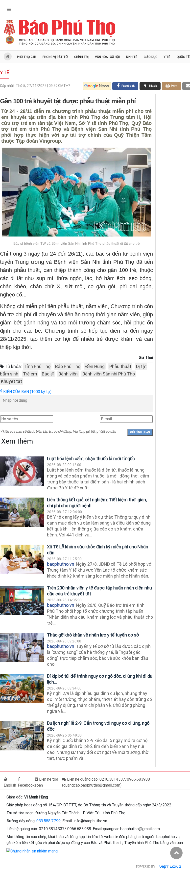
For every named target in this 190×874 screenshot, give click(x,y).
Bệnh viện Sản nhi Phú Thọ (108, 373)
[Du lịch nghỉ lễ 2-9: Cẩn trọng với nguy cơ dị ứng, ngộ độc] (22, 735)
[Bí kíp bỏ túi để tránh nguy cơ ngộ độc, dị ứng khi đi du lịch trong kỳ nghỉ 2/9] (22, 688)
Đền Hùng (95, 366)
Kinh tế (131, 57)
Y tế (167, 57)
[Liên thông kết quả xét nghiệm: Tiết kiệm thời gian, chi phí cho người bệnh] (22, 512)
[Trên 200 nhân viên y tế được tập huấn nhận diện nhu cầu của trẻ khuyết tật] (22, 600)
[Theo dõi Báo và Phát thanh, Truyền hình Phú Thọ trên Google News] (97, 86)
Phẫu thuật (120, 366)
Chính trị (81, 57)
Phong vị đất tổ (55, 57)
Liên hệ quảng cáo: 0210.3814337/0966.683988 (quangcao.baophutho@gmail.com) (106, 782)
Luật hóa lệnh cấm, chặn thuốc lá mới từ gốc (91, 458)
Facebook (26, 785)
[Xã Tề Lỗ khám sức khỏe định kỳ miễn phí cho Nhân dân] (22, 559)
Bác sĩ (48, 373)
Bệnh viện (68, 373)
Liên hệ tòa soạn (46, 782)
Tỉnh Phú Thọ (37, 366)
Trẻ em (30, 373)
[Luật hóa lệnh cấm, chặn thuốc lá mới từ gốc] (22, 471)
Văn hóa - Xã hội (107, 57)
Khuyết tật (11, 381)
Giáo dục (150, 57)
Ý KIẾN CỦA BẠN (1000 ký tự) (25, 391)
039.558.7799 (48, 821)
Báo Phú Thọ (67, 366)
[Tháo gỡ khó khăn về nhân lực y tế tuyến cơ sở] (22, 647)
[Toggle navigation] (9, 9)
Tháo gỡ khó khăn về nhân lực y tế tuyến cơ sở (93, 634)
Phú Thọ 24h (26, 57)
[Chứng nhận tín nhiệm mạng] (32, 850)
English (10, 785)
